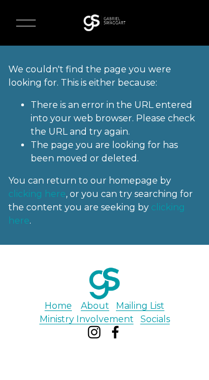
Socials (155, 319)
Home (58, 305)
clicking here (37, 194)
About (95, 305)
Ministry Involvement (87, 319)
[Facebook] (115, 332)
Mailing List (140, 305)
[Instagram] (94, 332)
